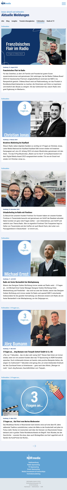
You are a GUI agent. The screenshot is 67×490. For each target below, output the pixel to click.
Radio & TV (50, 21)
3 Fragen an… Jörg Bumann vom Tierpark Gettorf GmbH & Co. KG (28, 352)
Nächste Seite (34, 446)
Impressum (27, 486)
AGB (41, 486)
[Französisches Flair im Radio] (33, 47)
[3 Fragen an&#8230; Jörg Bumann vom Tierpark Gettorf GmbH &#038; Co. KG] (33, 328)
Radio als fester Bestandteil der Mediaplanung (21, 282)
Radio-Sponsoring (33, 465)
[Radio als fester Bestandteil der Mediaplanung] (33, 258)
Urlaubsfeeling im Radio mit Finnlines (17, 212)
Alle (2, 21)
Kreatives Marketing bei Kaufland (16, 143)
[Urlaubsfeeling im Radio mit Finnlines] (33, 189)
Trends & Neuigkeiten (26, 21)
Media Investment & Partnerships (33, 471)
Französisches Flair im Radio (14, 70)
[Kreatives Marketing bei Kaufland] (33, 119)
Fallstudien (40, 21)
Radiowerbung (34, 462)
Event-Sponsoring (33, 469)
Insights (14, 21)
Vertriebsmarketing (33, 474)
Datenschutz (35, 486)
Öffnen (64, 3)
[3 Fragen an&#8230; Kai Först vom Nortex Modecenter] (33, 398)
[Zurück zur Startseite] (6, 3)
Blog (7, 21)
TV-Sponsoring (33, 467)
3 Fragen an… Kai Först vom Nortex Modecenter (21, 421)
